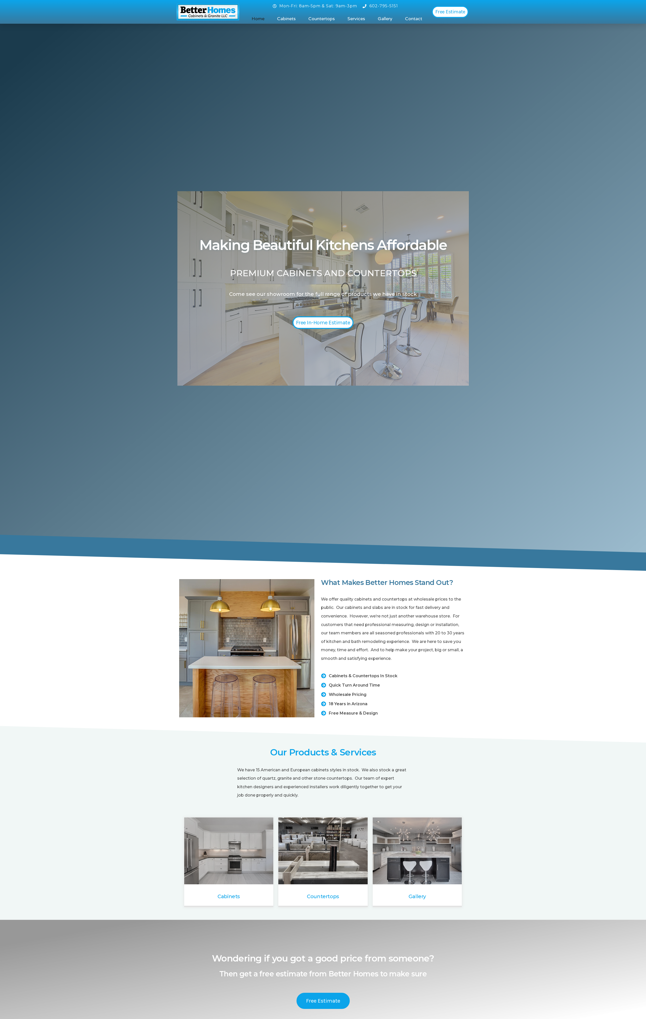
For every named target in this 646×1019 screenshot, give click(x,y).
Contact (413, 18)
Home (258, 18)
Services (356, 18)
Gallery (385, 18)
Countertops (321, 18)
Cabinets (286, 18)
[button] (450, 12)
